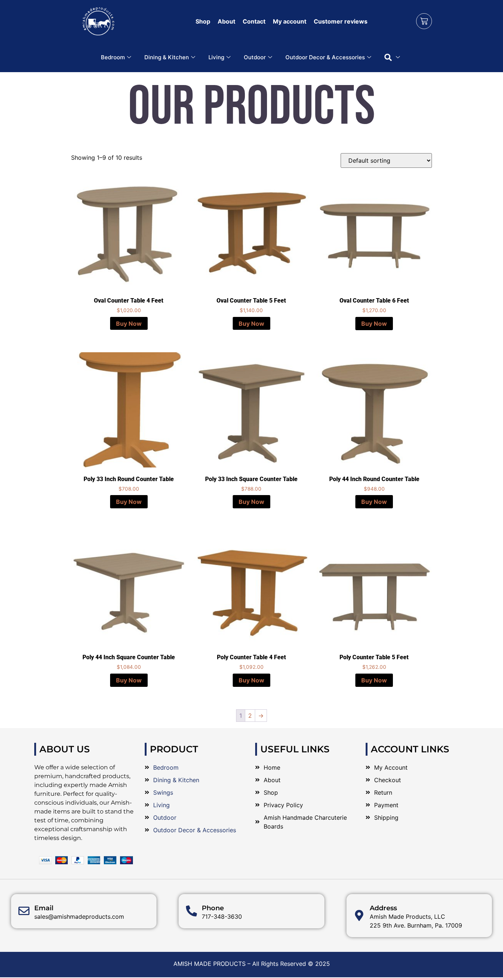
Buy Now (129, 323)
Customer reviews (340, 21)
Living (216, 57)
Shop (203, 21)
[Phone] (191, 911)
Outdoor (255, 57)
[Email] (23, 911)
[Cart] (424, 21)
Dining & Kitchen (166, 57)
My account (289, 21)
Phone (213, 908)
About (226, 21)
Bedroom (113, 57)
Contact (254, 21)
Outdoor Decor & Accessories (325, 57)
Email (43, 908)
